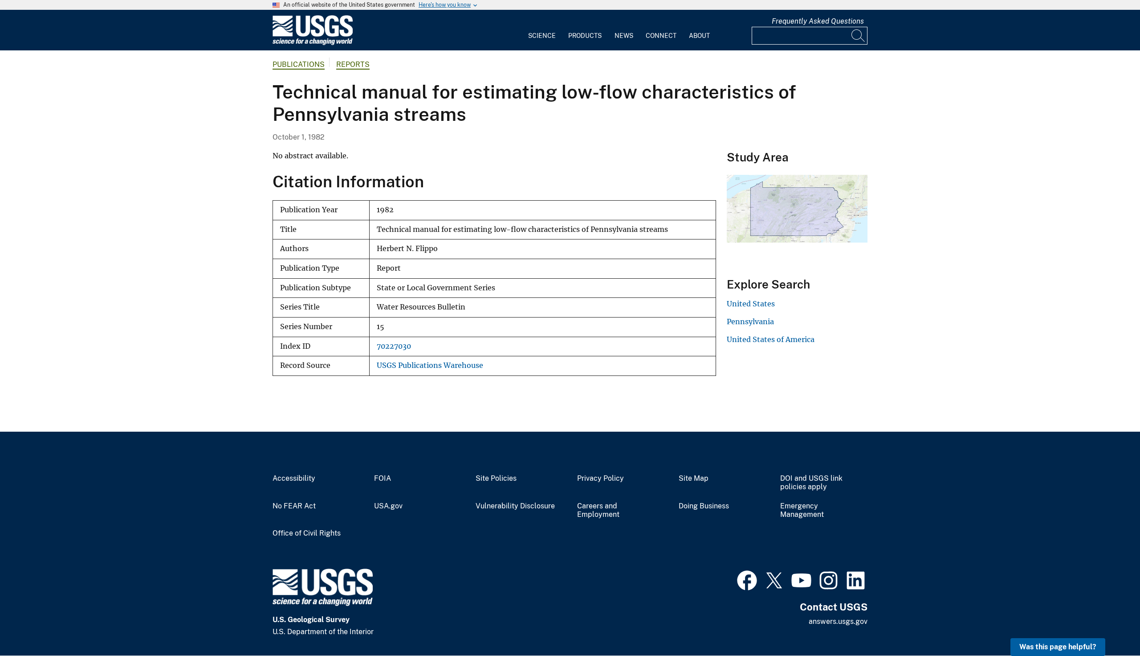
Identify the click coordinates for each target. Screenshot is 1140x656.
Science (542, 35)
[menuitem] (542, 30)
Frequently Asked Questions (818, 21)
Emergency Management (802, 510)
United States (751, 303)
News (624, 35)
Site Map (693, 478)
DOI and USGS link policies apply (811, 482)
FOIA (382, 478)
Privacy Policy (600, 478)
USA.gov (388, 506)
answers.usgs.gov (838, 621)
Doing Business (704, 506)
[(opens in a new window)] (747, 579)
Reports (353, 64)
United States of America (770, 339)
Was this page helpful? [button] (1057, 647)
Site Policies (496, 478)
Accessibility (294, 478)
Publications (299, 64)
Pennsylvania (750, 321)
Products (585, 35)
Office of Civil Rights (307, 533)
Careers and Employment (598, 510)
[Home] (313, 43)
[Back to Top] (1107, 623)
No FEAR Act (294, 506)
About (699, 35)
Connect (661, 35)
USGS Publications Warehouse (430, 365)
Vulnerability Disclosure (515, 506)
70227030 (394, 346)
